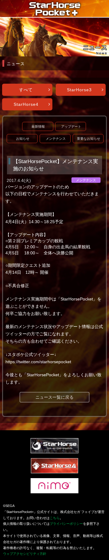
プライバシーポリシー (66, 523)
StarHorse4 (26, 104)
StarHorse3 (79, 89)
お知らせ (22, 138)
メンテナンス (56, 138)
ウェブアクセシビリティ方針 (24, 553)
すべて (26, 89)
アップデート (71, 126)
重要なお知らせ (88, 138)
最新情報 (38, 126)
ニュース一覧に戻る (54, 397)
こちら (55, 518)
